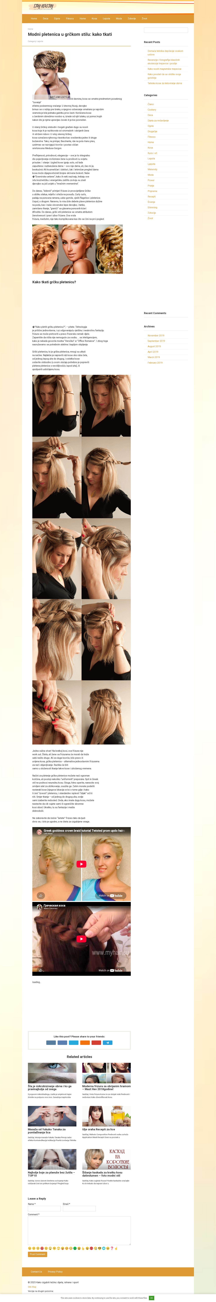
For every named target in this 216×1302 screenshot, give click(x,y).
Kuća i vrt (152, 153)
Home (34, 18)
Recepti (152, 196)
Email (66, 1204)
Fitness (70, 18)
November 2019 (156, 335)
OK (151, 1298)
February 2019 (155, 362)
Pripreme (152, 191)
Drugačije (152, 131)
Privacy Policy (55, 1271)
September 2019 (156, 341)
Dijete (57, 18)
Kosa (94, 18)
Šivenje (151, 202)
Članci (151, 104)
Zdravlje (132, 18)
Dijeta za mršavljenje (158, 120)
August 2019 (154, 346)
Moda (119, 18)
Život (144, 18)
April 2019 (153, 351)
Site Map (32, 1287)
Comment (33, 1214)
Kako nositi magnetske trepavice (164, 69)
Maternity (152, 169)
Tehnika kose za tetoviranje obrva (165, 83)
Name (32, 1204)
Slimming (152, 207)
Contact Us (36, 1271)
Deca (45, 18)
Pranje (151, 185)
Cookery (152, 109)
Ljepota (151, 164)
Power (151, 180)
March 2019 (154, 357)
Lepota (106, 18)
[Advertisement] (81, 304)
